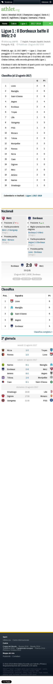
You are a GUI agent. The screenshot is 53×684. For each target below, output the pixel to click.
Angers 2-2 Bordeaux (36, 242)
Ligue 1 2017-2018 (34, 195)
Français (32, 41)
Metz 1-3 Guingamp (10, 230)
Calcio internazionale (21, 640)
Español (40, 41)
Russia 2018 (23, 646)
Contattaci (16, 656)
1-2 (27, 350)
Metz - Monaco (8, 240)
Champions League (31, 14)
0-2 (27, 373)
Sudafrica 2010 (9, 648)
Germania (33, 17)
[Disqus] (27, 498)
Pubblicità (6, 656)
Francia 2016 (40, 648)
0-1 (27, 364)
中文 (12, 44)
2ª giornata (37, 279)
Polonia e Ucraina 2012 (12, 650)
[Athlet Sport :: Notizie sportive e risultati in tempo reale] (10, 9)
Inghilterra (14, 17)
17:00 (27, 396)
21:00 (27, 400)
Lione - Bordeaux (35, 252)
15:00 (27, 391)
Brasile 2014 (35, 646)
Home (4, 23)
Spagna (23, 17)
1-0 (27, 377)
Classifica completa (42, 331)
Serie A (45, 14)
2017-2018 (36, 23)
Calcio (4, 14)
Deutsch (47, 41)
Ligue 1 (23, 23)
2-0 (27, 369)
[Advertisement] (26, 433)
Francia (42, 17)
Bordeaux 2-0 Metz (35, 232)
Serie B (4, 17)
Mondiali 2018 (15, 14)
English (25, 41)
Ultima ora (7, 640)
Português (5, 44)
